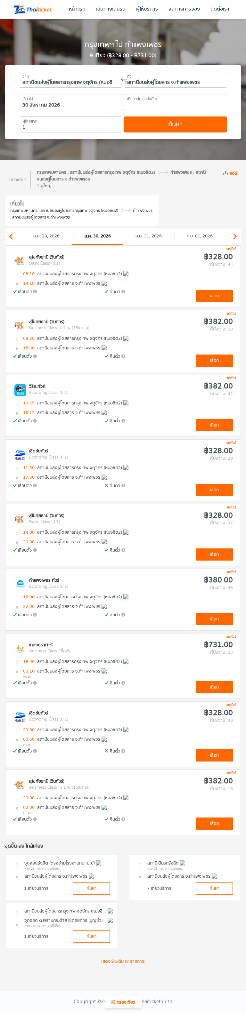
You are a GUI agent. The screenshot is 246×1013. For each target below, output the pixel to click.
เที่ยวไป (27, 98)
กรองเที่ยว (125, 1002)
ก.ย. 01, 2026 (200, 236)
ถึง (129, 75)
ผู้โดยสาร (29, 120)
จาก (25, 75)
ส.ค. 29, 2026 (46, 236)
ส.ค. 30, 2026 (98, 236)
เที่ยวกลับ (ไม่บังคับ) (142, 98)
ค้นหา (175, 124)
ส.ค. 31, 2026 (148, 236)
